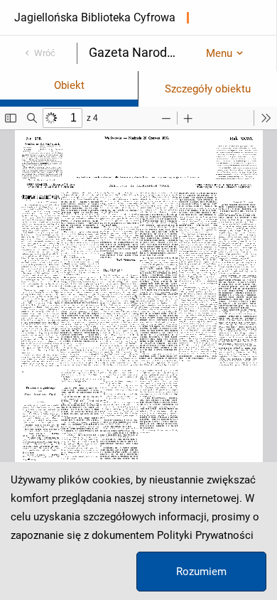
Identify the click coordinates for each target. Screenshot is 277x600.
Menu (219, 53)
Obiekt (69, 85)
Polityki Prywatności (205, 535)
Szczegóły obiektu (208, 88)
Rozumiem (201, 571)
